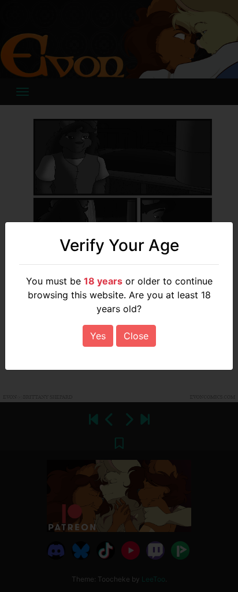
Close (136, 336)
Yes (98, 336)
